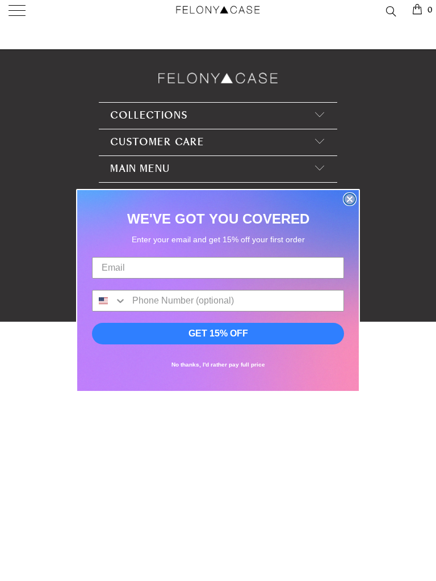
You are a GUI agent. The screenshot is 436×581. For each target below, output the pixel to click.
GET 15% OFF (218, 333)
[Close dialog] (349, 199)
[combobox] (110, 300)
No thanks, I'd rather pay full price (218, 364)
